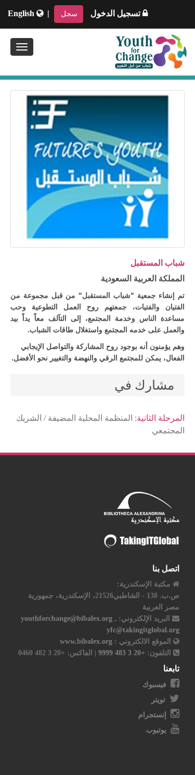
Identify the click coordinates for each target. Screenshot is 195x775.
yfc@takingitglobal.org (143, 630)
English (22, 13)
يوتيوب (156, 730)
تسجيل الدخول (116, 13)
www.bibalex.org (86, 641)
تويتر (158, 700)
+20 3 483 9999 (120, 653)
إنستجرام (152, 715)
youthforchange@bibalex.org (66, 618)
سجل (69, 14)
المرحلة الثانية (161, 418)
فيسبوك (154, 685)
